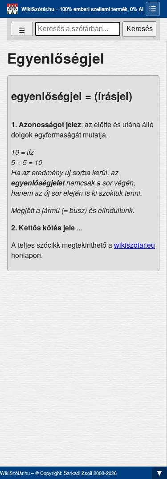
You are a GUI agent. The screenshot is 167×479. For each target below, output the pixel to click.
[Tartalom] (153, 9)
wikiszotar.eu (134, 245)
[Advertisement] (83, 365)
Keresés (139, 28)
